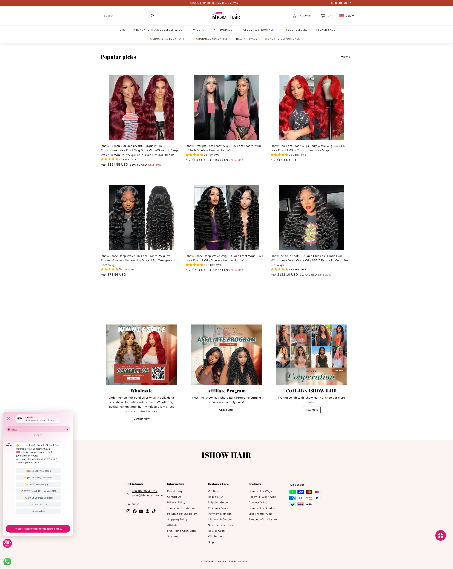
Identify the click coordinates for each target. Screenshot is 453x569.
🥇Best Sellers (296, 29)
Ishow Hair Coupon (220, 519)
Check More (226, 409)
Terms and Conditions (181, 508)
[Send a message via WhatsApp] (7, 561)
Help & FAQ (215, 496)
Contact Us (174, 496)
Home (122, 29)
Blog (211, 542)
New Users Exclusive (221, 525)
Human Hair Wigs (260, 491)
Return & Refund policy (182, 513)
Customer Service (219, 508)
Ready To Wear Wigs (262, 496)
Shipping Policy (177, 519)
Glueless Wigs (258, 502)
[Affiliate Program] (226, 354)
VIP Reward (215, 491)
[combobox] (129, 16)
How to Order (216, 530)
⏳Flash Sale (325, 29)
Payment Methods (219, 513)
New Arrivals (246, 39)
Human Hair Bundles (262, 508)
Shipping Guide (218, 502)
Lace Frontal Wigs (260, 513)
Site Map (173, 536)
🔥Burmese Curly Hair (212, 39)
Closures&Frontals (259, 29)
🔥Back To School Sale (283, 39)
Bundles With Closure (263, 519)
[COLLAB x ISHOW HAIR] (311, 354)
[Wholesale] (141, 354)
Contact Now (141, 418)
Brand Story (174, 491)
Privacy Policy (176, 502)
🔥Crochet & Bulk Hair (167, 39)
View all (346, 56)
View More (311, 409)
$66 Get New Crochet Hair (214, 3)
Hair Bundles (222, 29)
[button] (110, 159)
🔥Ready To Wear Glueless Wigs (158, 29)
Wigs (197, 29)
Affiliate (172, 525)
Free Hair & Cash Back (181, 530)
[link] (226, 16)
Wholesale (215, 536)
